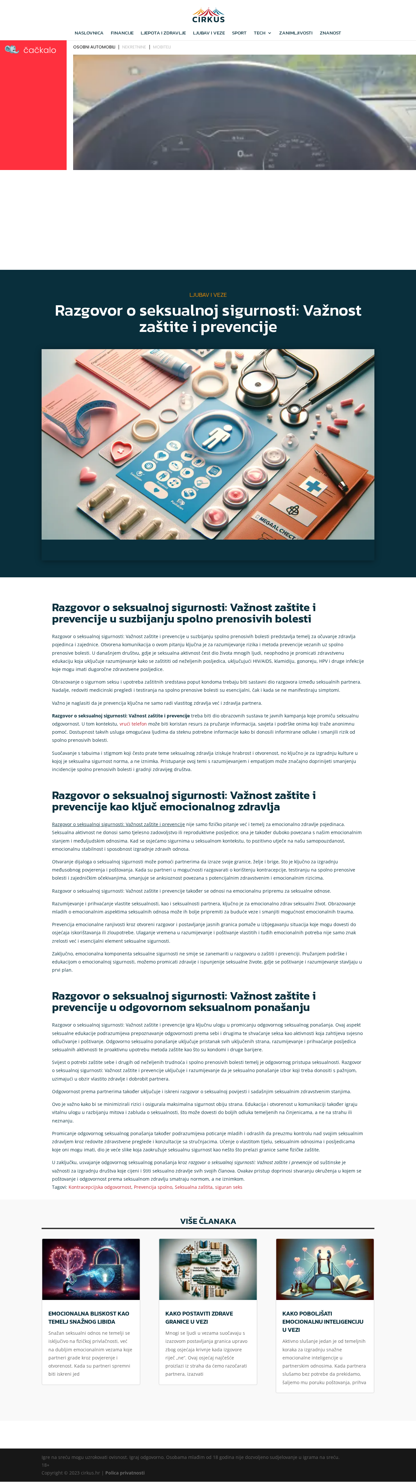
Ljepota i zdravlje (163, 33)
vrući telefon (133, 724)
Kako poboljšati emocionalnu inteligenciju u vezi (322, 1321)
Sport (239, 33)
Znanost (330, 33)
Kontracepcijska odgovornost (100, 1187)
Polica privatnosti (125, 1473)
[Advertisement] (208, 221)
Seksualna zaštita (194, 1187)
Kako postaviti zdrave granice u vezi (199, 1317)
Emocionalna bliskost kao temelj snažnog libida (88, 1317)
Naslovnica (89, 33)
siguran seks (228, 1187)
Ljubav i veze (209, 33)
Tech (260, 33)
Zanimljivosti (296, 33)
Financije (122, 33)
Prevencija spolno (153, 1187)
